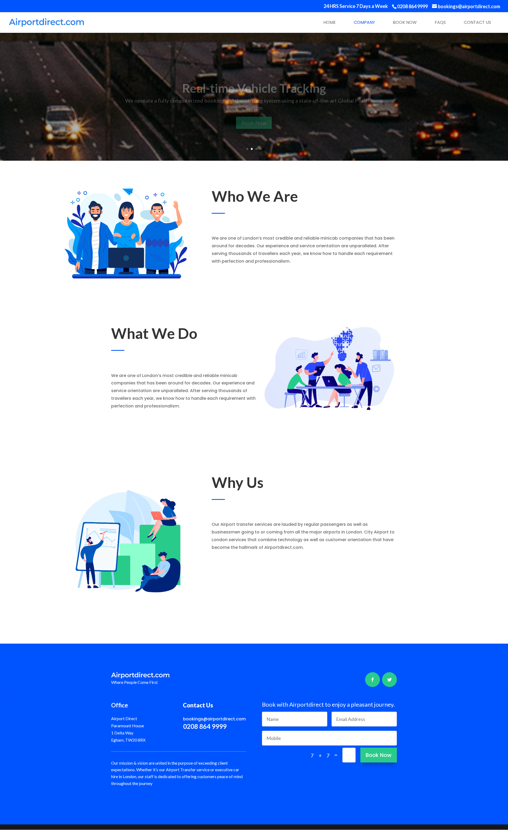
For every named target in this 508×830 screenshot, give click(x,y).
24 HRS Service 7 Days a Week (356, 6)
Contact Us (477, 22)
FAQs (440, 22)
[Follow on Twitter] (389, 679)
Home (329, 22)
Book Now (405, 22)
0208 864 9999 (412, 6)
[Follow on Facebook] (372, 679)
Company (364, 22)
